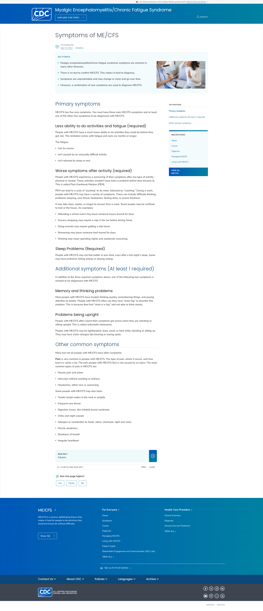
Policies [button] (100, 579)
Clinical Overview (173, 515)
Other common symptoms (180, 123)
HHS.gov (210, 604)
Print (143, 467)
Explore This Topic (69, 17)
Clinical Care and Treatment (177, 525)
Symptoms (107, 520)
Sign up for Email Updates (116, 567)
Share (152, 467)
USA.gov (221, 604)
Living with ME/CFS (179, 162)
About (174, 140)
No (82, 483)
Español (80, 48)
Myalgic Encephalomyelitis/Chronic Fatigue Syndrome (113, 10)
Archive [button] (151, 579)
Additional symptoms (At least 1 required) (187, 117)
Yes (60, 483)
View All (45, 536)
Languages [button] (125, 579)
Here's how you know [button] (196, 1)
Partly (71, 483)
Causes (174, 146)
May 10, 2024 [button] (66, 48)
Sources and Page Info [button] (71, 467)
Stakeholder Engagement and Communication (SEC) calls (128, 551)
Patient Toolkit (108, 546)
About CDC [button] (74, 579)
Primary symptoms (177, 111)
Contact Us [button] (46, 579)
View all (107, 556)
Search (204, 16)
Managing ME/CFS (179, 156)
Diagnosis (175, 151)
